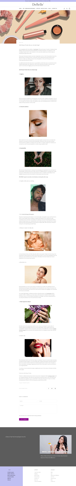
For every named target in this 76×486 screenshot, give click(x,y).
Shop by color (44, 8)
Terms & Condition (37, 481)
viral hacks (36, 49)
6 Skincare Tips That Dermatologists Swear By (15, 436)
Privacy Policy (36, 476)
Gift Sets (38, 8)
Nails (20, 8)
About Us (36, 479)
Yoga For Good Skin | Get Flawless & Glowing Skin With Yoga (36, 176)
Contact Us (54, 8)
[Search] (66, 8)
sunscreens (49, 293)
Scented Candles (11, 476)
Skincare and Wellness (30, 8)
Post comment (24, 419)
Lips (23, 8)
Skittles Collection (11, 473)
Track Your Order (37, 472)
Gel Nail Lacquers (11, 472)
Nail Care (9, 478)
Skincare (9, 479)
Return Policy (36, 475)
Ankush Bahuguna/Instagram (28, 214)
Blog (49, 8)
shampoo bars (51, 376)
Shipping (35, 473)
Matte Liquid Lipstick (11, 475)
